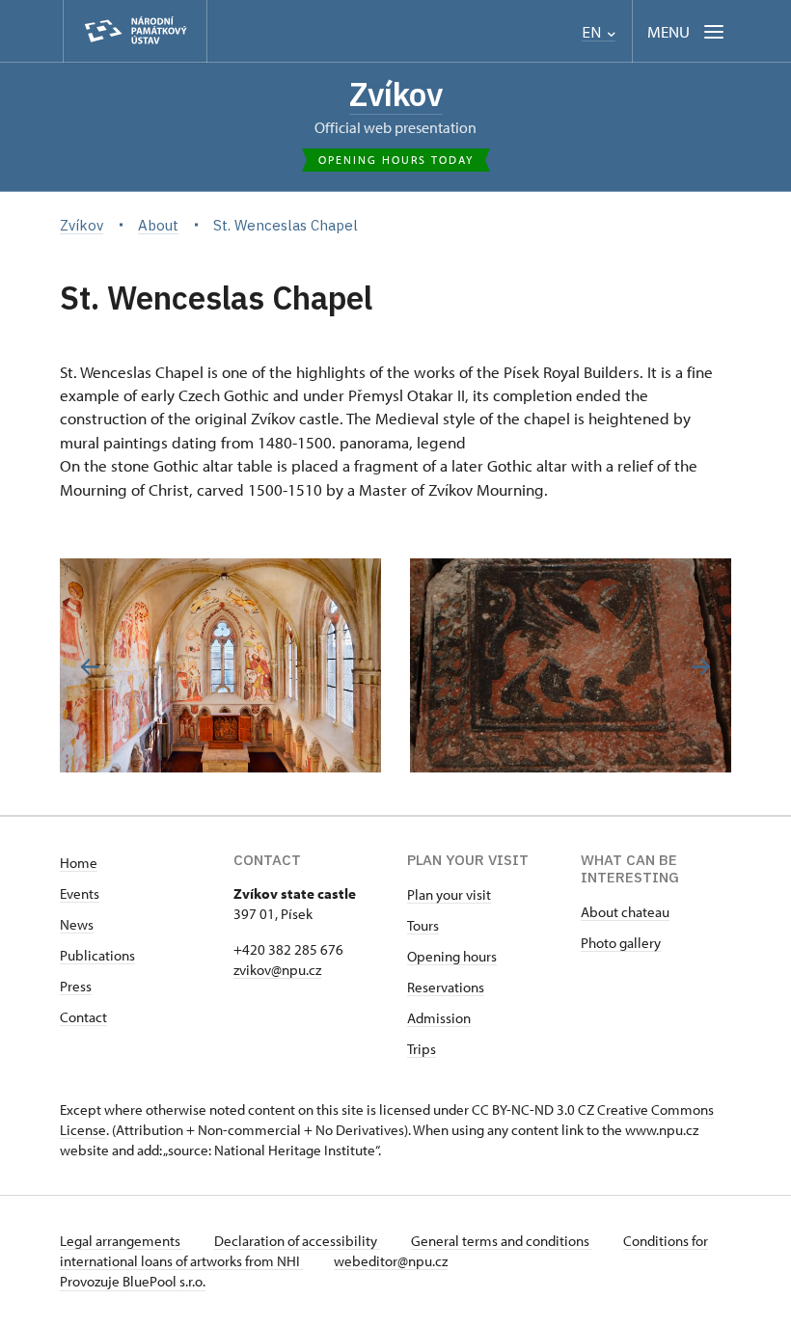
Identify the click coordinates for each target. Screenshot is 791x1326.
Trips (421, 1049)
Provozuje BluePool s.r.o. (132, 1281)
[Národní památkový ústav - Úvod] (135, 31)
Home (78, 862)
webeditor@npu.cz (391, 1261)
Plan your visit (449, 894)
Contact (83, 1017)
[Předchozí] (90, 667)
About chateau (625, 912)
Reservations (445, 987)
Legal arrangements (121, 1240)
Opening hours (452, 956)
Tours (423, 925)
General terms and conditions (501, 1240)
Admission (439, 1018)
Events (79, 893)
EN (593, 32)
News (77, 924)
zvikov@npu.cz (277, 970)
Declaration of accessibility (297, 1240)
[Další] (701, 667)
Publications (97, 955)
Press (76, 986)
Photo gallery (621, 943)
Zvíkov (396, 94)
